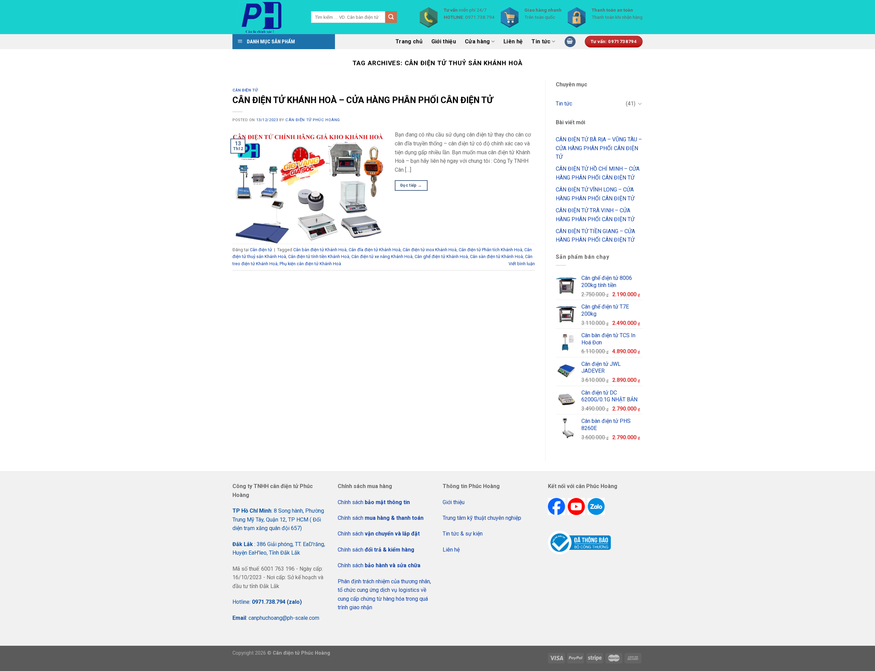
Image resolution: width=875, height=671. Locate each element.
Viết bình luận (522, 263)
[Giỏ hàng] (570, 41)
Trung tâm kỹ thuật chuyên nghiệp (482, 518)
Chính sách (374, 502)
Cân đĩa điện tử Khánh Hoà (375, 249)
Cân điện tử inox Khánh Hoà (430, 249)
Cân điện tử (245, 90)
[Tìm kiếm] (391, 17)
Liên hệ (513, 41)
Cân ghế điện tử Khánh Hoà (441, 256)
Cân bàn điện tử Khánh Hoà (320, 249)
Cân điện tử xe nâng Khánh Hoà (382, 256)
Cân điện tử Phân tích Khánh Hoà (490, 249)
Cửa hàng (477, 41)
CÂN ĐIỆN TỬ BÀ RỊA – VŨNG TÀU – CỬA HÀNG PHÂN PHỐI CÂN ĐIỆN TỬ (599, 148)
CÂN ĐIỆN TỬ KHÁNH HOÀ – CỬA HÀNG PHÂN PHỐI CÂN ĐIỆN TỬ (362, 100)
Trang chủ (408, 41)
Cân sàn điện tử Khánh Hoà (496, 256)
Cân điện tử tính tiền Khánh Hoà (318, 256)
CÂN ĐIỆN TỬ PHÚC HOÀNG (312, 120)
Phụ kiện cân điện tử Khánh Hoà (310, 263)
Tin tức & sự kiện (463, 533)
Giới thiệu (443, 41)
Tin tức (540, 41)
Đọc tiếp (411, 185)
